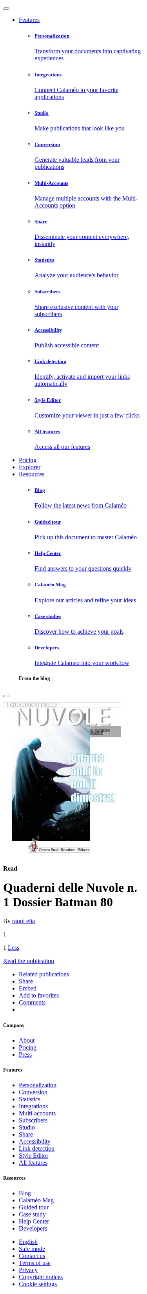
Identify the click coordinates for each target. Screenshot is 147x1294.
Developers (33, 1228)
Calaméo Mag (36, 1200)
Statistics (29, 1099)
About (26, 1040)
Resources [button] (31, 474)
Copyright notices (41, 1277)
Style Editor (33, 1155)
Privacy (28, 1270)
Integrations (33, 1106)
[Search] (6, 696)
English (28, 1241)
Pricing (27, 460)
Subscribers (33, 1120)
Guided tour (34, 1207)
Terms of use (35, 1263)
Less (13, 947)
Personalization (37, 1085)
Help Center (34, 1221)
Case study (32, 1214)
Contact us (32, 1255)
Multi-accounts (37, 1113)
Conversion (33, 1092)
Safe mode (32, 1248)
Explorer (29, 467)
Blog (25, 1193)
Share (26, 1134)
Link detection (36, 1148)
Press (25, 1054)
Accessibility (35, 1141)
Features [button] (29, 19)
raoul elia (23, 921)
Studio (27, 1127)
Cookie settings (38, 1284)
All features (33, 1162)
